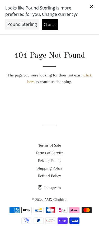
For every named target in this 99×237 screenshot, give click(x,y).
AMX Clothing (55, 199)
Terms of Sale (49, 145)
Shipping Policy (50, 168)
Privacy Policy (49, 160)
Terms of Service (50, 153)
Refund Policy (49, 175)
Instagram (52, 187)
